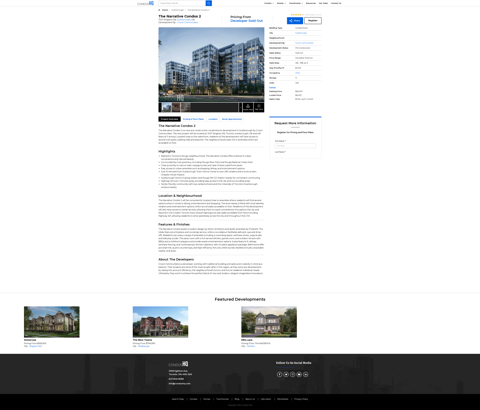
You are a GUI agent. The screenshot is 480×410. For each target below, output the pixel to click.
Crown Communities (187, 22)
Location (213, 119)
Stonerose (30, 340)
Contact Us (336, 3)
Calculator (266, 399)
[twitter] (286, 374)
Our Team (323, 3)
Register (313, 20)
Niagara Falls (35, 346)
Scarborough (178, 10)
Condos (268, 3)
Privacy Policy (301, 399)
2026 (297, 73)
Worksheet (282, 399)
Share (297, 20)
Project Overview (169, 119)
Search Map (178, 399)
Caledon (251, 346)
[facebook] (279, 374)
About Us (250, 399)
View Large (260, 31)
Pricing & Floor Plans (193, 119)
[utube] (299, 374)
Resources (311, 3)
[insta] (292, 374)
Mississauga (143, 346)
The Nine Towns (142, 340)
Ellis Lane (246, 340)
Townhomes (295, 3)
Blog (237, 399)
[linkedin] (305, 374)
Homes (280, 3)
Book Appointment (232, 119)
